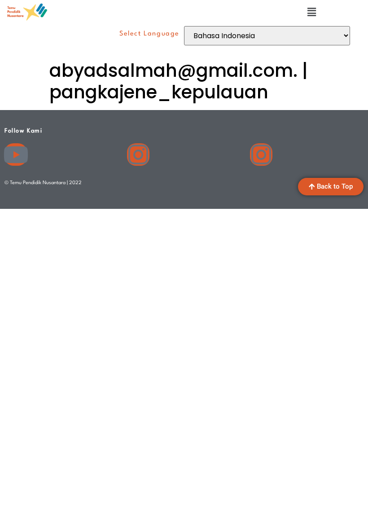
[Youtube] (15, 154)
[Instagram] (138, 154)
